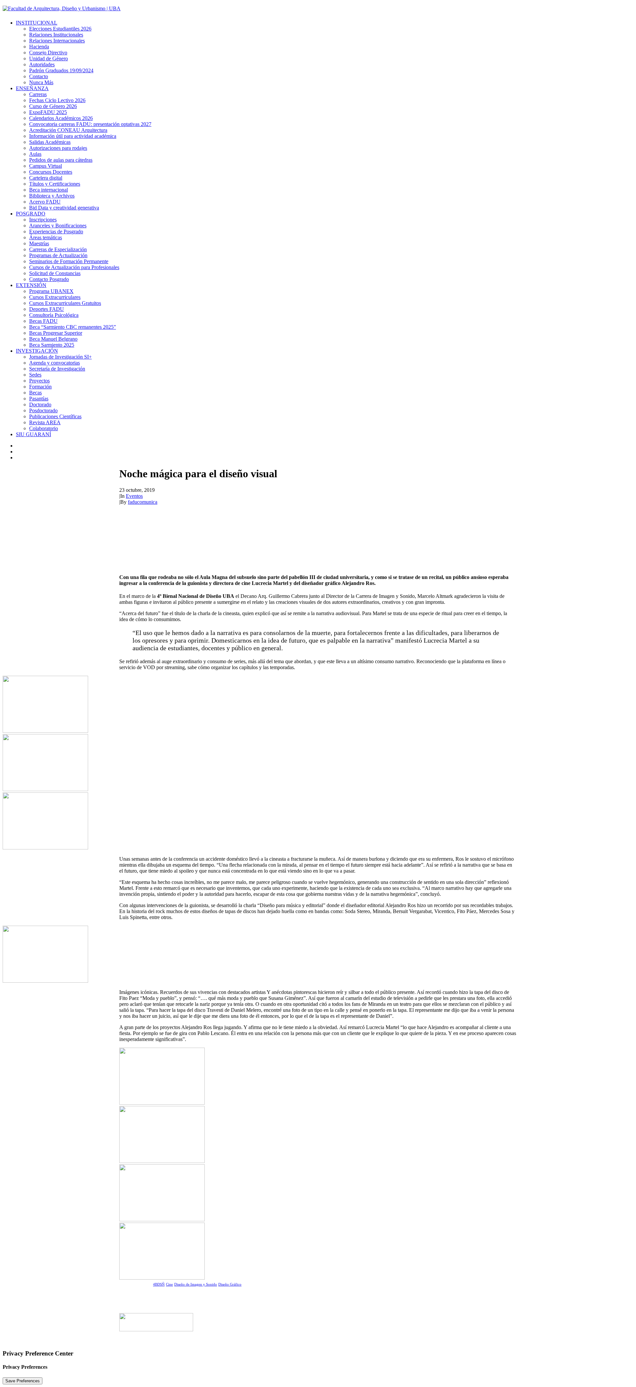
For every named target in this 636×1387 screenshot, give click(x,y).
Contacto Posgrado (49, 279)
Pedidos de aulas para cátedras (60, 160)
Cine (169, 1284)
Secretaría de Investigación (57, 369)
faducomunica (142, 502)
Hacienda (39, 46)
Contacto (38, 76)
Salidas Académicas (50, 142)
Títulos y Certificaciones (54, 184)
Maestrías (39, 243)
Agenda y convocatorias (54, 363)
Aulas (35, 154)
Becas (35, 392)
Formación (40, 386)
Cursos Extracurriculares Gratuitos (65, 303)
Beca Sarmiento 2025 (51, 345)
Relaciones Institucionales (56, 34)
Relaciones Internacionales (57, 40)
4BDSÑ (159, 1284)
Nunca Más (41, 82)
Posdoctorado (43, 410)
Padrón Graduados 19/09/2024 (61, 70)
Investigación (37, 351)
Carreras (38, 94)
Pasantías (38, 398)
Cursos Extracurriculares (54, 297)
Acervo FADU (45, 201)
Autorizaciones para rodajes (58, 148)
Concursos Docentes (50, 172)
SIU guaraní (33, 434)
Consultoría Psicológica (54, 315)
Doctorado (40, 404)
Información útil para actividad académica (72, 136)
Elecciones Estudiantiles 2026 (60, 28)
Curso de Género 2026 (53, 106)
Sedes (35, 374)
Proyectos (39, 380)
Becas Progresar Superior (55, 333)
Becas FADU (43, 321)
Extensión (31, 285)
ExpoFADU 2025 (48, 112)
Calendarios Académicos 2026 (61, 118)
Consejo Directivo (48, 52)
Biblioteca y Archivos (52, 196)
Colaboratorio (43, 428)
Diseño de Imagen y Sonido (195, 1284)
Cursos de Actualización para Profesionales (74, 267)
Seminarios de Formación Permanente (68, 261)
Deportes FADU (46, 309)
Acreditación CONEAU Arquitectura (68, 130)
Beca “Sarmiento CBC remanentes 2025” (72, 327)
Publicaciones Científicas (55, 416)
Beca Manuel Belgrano (53, 339)
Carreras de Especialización (58, 249)
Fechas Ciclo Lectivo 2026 (57, 100)
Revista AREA (45, 422)
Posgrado (30, 213)
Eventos (134, 496)
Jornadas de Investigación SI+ (60, 357)
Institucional (36, 23)
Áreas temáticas (45, 237)
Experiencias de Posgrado (56, 231)
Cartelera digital (45, 178)
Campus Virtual (45, 166)
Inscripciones (43, 219)
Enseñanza (32, 88)
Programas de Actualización (58, 255)
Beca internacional (48, 190)
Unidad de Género (48, 58)
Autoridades (42, 64)
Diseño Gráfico (229, 1284)
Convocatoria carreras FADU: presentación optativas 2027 (90, 124)
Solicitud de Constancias (54, 273)
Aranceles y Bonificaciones (57, 225)
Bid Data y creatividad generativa (64, 207)
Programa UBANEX (51, 291)
